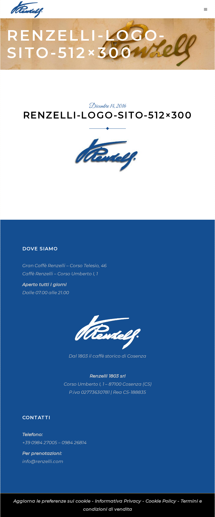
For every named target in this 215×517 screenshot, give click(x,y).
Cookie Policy (161, 501)
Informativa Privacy (118, 501)
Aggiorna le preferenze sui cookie (51, 501)
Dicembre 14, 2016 (107, 106)
